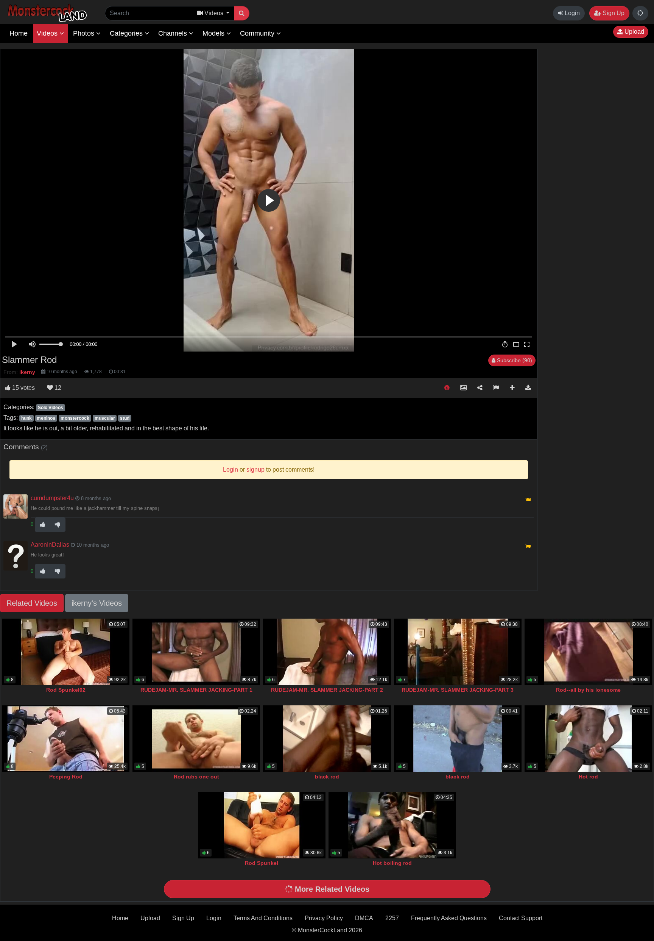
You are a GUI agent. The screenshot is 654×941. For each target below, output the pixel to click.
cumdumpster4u (52, 498)
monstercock (75, 418)
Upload (633, 31)
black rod (327, 777)
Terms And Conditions (263, 918)
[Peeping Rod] (65, 738)
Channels (173, 33)
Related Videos (31, 603)
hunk (26, 418)
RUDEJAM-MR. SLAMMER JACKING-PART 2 (327, 690)
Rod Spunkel (261, 863)
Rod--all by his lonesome (588, 690)
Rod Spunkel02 (66, 690)
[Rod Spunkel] (261, 825)
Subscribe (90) (513, 360)
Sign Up (612, 13)
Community (258, 33)
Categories (127, 33)
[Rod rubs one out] (196, 738)
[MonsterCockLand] (46, 13)
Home (18, 33)
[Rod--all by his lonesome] (588, 652)
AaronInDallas (50, 544)
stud (124, 418)
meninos (46, 418)
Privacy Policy (324, 918)
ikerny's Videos (97, 603)
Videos (48, 33)
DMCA (364, 918)
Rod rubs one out (196, 777)
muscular (105, 418)
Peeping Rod (66, 777)
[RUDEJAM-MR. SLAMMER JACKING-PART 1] (196, 652)
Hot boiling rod (392, 863)
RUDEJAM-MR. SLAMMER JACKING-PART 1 (196, 690)
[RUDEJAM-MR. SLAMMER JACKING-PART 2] (327, 652)
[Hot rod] (588, 738)
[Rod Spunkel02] (65, 652)
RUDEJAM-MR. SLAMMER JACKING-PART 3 (458, 690)
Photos (84, 33)
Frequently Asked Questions (449, 918)
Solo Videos (50, 407)
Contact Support (520, 918)
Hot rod (588, 777)
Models (214, 33)
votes (23, 388)
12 (57, 388)
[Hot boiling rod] (392, 825)
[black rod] (327, 738)
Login (571, 13)
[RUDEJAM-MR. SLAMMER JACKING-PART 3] (458, 652)
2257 (392, 918)
